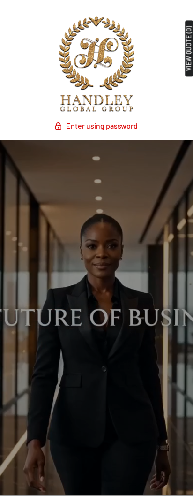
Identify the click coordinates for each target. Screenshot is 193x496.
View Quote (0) (189, 48)
